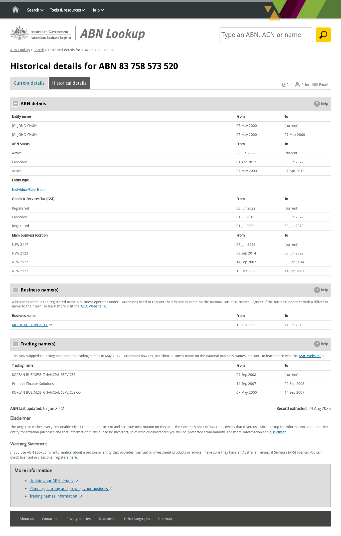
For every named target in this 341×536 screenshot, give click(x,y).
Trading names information (53, 496)
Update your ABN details (51, 481)
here (73, 457)
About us (27, 519)
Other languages (137, 519)
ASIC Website (92, 306)
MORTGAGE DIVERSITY (30, 325)
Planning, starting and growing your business (69, 488)
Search (33, 10)
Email (323, 85)
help (324, 104)
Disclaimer (107, 519)
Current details (29, 83)
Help (95, 10)
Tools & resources (65, 10)
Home (15, 10)
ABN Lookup (20, 50)
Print (305, 85)
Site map (165, 519)
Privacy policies (78, 519)
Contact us (50, 519)
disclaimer (277, 432)
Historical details (69, 83)
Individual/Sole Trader (29, 190)
